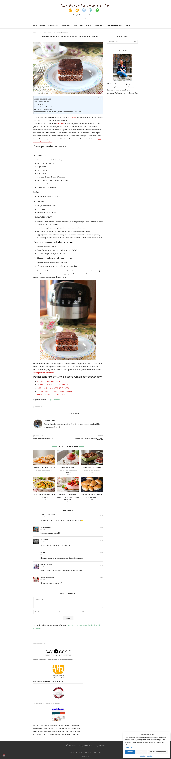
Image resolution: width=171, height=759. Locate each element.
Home (35, 26)
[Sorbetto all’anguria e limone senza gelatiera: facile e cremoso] (68, 457)
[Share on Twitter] (73, 414)
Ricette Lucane (66, 26)
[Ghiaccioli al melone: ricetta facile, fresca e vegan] (44, 457)
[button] (167, 734)
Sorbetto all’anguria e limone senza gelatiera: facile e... (68, 470)
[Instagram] (85, 18)
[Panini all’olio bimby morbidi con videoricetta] (92, 484)
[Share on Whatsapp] (76, 414)
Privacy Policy (150, 756)
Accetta (130, 752)
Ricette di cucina (53, 26)
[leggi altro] (122, 67)
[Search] (137, 25)
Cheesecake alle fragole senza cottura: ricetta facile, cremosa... (68, 497)
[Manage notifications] (3, 755)
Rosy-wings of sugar (47, 577)
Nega (141, 752)
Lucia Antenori (68, 39)
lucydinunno (45, 539)
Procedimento (38, 104)
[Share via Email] (78, 414)
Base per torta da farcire (42, 102)
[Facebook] (82, 18)
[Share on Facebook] (71, 414)
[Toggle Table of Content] (99, 98)
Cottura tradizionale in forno (43, 109)
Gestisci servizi (129, 747)
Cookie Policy (143, 756)
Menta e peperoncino (48, 514)
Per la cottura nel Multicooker (43, 107)
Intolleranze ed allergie (114, 26)
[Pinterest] (88, 18)
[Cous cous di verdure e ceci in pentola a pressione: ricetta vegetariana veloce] (44, 484)
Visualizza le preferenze (158, 752)
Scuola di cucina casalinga (82, 26)
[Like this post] (69, 414)
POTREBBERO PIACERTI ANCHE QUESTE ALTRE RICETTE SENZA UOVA (58, 112)
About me (42, 26)
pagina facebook (54, 400)
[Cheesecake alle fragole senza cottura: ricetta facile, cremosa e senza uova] (68, 484)
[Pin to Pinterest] (75, 414)
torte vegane (38, 406)
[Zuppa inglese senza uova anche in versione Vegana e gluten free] (92, 457)
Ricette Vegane (99, 26)
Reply (101, 515)
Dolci (40, 32)
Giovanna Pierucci (46, 564)
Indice (128, 26)
